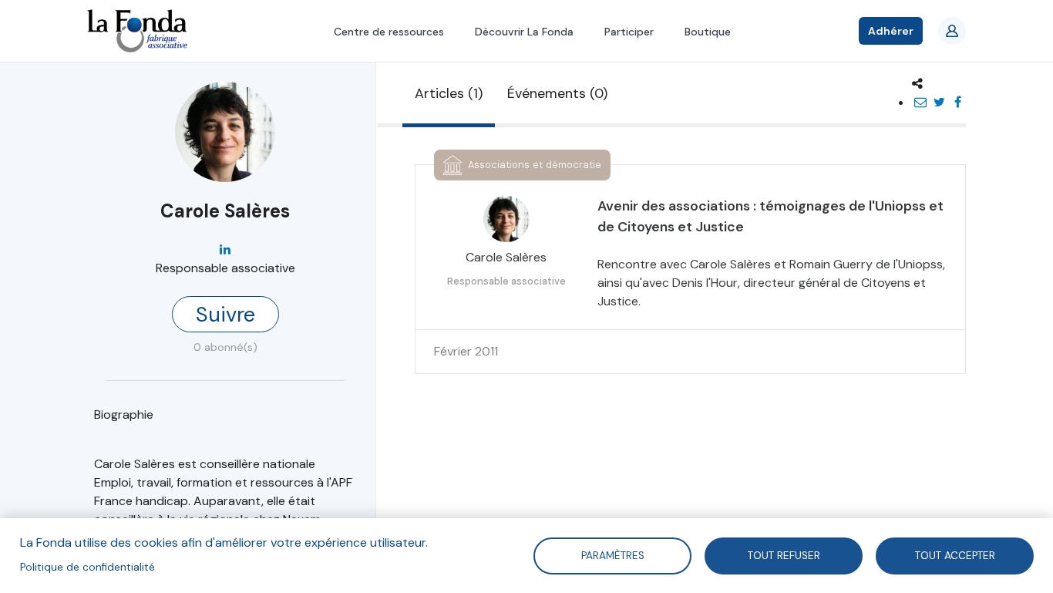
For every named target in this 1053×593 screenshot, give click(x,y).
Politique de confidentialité (87, 567)
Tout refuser (784, 554)
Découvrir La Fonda (524, 32)
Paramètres (612, 554)
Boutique (708, 32)
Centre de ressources (389, 32)
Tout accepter (955, 554)
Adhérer (890, 31)
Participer (629, 32)
